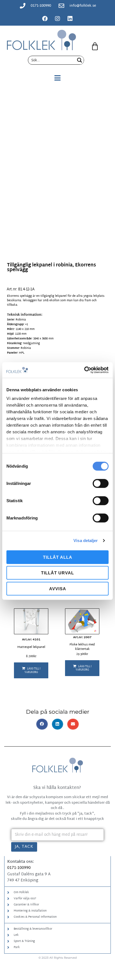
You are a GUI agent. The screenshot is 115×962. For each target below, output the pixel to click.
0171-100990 (19, 867)
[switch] (101, 483)
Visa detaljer (85, 540)
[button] (31, 670)
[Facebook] (45, 18)
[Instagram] (57, 18)
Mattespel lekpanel (31, 647)
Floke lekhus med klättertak (82, 647)
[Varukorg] (95, 46)
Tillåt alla (57, 557)
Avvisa (57, 588)
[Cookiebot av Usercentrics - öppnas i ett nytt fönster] (84, 370)
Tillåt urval (57, 572)
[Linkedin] (70, 18)
